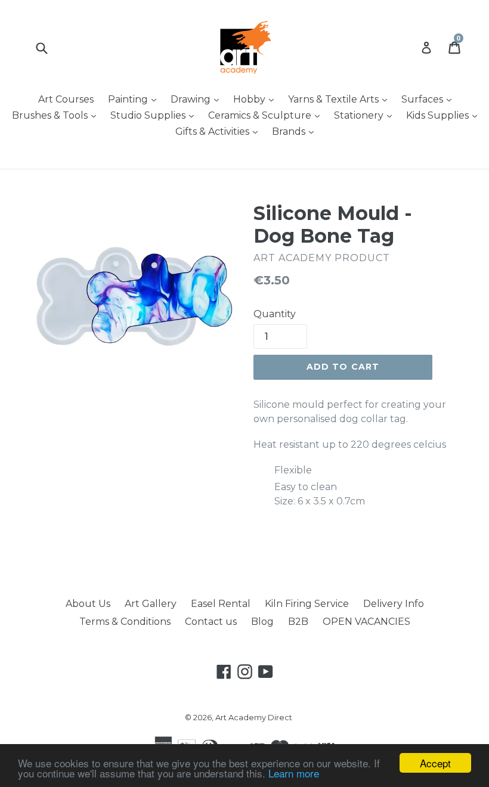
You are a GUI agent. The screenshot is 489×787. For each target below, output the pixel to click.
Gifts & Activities (219, 131)
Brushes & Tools (57, 115)
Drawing (198, 99)
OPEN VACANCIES (366, 621)
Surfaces (429, 99)
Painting (135, 99)
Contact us (211, 621)
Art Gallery (151, 603)
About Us (88, 603)
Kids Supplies (444, 115)
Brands (296, 131)
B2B (298, 621)
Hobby (256, 99)
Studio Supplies (155, 115)
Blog (262, 621)
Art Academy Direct (253, 717)
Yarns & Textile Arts (340, 99)
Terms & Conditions (125, 621)
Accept (435, 762)
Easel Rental (220, 603)
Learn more (293, 773)
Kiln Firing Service (307, 603)
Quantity (274, 314)
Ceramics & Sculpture (267, 115)
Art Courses (66, 99)
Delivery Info (393, 603)
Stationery (366, 115)
